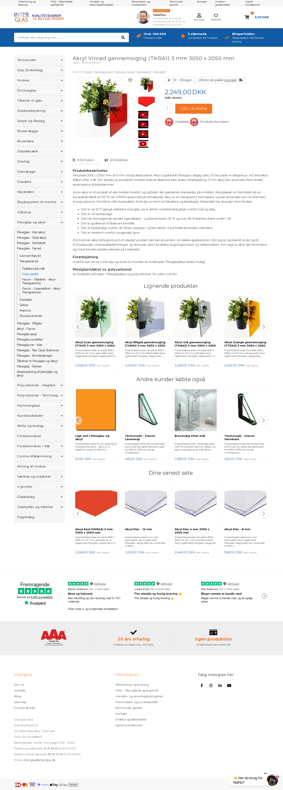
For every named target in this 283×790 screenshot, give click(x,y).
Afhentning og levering (132, 684)
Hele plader (30, 274)
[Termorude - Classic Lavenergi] (146, 410)
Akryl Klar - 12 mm (138, 529)
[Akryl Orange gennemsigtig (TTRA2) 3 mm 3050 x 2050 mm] (245, 317)
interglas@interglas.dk (39, 760)
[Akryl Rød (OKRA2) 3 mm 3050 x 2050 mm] (96, 504)
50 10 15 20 (55, 754)
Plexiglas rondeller (30, 339)
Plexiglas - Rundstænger (34, 356)
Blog (17, 696)
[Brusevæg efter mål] (196, 410)
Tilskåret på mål (33, 269)
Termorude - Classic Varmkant (239, 437)
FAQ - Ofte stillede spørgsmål (136, 690)
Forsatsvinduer (29, 436)
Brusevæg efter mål (190, 435)
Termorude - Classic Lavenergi (140, 437)
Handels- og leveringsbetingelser (139, 696)
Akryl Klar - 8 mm (237, 529)
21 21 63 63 (51, 748)
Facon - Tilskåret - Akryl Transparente (38, 281)
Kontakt (19, 690)
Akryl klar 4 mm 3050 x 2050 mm (192, 530)
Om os (19, 684)
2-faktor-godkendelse (130, 719)
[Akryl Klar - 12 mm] (146, 504)
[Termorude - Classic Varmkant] (245, 410)
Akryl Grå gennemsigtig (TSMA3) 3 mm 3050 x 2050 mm (195, 345)
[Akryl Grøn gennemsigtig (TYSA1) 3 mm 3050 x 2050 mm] (96, 317)
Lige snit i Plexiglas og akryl (92, 437)
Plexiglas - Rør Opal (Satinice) (38, 350)
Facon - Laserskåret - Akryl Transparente (41, 290)
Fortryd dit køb (24, 708)
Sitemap (20, 702)
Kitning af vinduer (31, 466)
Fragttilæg (25, 517)
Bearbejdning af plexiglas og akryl (37, 373)
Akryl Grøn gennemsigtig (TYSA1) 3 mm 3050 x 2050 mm (95, 345)
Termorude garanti (128, 708)
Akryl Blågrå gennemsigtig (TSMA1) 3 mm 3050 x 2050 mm (145, 345)
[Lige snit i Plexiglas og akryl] (96, 410)
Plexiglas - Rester (29, 366)
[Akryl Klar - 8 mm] (245, 504)
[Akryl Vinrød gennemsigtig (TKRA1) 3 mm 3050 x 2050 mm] (146, 84)
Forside (88, 71)
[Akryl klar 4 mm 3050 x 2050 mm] (196, 504)
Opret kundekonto (129, 725)
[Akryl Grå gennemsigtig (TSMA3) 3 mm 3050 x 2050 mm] (196, 317)
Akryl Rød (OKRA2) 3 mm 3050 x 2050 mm (94, 530)
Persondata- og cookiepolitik (136, 702)
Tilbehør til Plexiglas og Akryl (37, 361)
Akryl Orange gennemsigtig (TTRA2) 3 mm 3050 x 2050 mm (245, 345)
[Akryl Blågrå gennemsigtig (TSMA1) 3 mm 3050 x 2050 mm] (146, 317)
